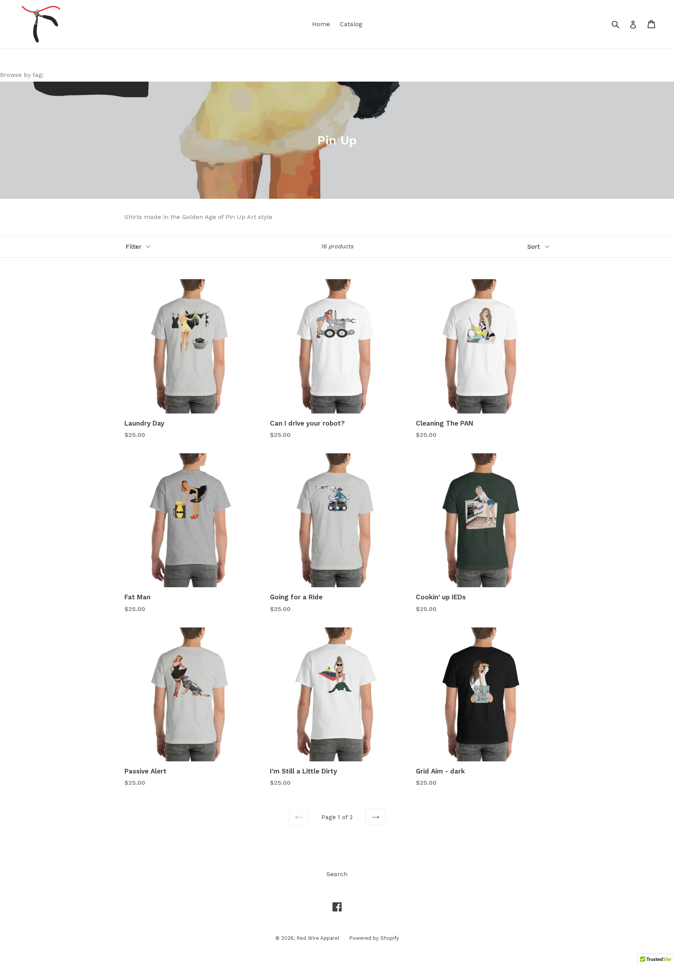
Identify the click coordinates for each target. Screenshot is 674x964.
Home (321, 24)
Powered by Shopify (374, 938)
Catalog (351, 24)
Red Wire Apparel (317, 938)
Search (337, 874)
